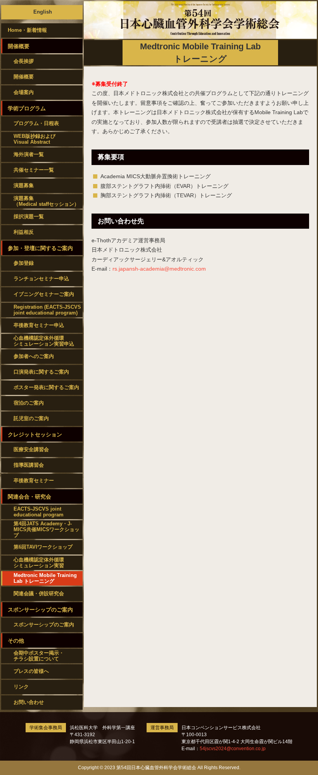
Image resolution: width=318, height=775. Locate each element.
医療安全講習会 (31, 449)
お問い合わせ (29, 702)
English (42, 12)
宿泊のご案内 (29, 403)
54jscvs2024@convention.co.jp (233, 748)
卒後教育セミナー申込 (39, 325)
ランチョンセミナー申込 (41, 279)
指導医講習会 (29, 465)
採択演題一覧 (29, 216)
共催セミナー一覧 (34, 170)
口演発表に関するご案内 (41, 372)
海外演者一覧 (29, 154)
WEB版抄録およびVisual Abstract (34, 139)
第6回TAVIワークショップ (43, 547)
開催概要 (24, 77)
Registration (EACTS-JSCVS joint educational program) (47, 310)
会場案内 (24, 92)
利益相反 (24, 232)
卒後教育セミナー (34, 480)
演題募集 (24, 185)
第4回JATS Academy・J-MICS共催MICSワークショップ (47, 529)
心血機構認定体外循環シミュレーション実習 (39, 562)
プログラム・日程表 (36, 123)
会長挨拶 (24, 61)
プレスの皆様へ (31, 671)
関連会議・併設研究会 (39, 593)
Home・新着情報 (27, 30)
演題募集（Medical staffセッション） (46, 201)
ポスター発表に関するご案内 (46, 387)
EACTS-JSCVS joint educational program (39, 512)
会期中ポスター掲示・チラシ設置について (39, 656)
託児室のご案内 (31, 418)
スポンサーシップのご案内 (44, 624)
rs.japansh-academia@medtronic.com (159, 269)
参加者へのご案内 (34, 356)
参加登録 (24, 263)
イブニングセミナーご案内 (44, 294)
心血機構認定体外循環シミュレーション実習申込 (44, 341)
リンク (21, 687)
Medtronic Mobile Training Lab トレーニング (45, 578)
